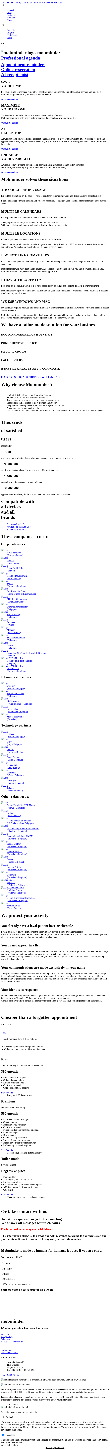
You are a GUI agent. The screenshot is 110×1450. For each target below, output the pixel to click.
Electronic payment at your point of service (23, 1046)
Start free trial (7, 2)
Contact (10, 10)
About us (57, 2)
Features (49, 2)
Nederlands (12, 35)
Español (10, 38)
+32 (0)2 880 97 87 (10, 1375)
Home (9, 20)
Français (10, 30)
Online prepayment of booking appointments (24, 1049)
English (10, 32)
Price (42, 2)
